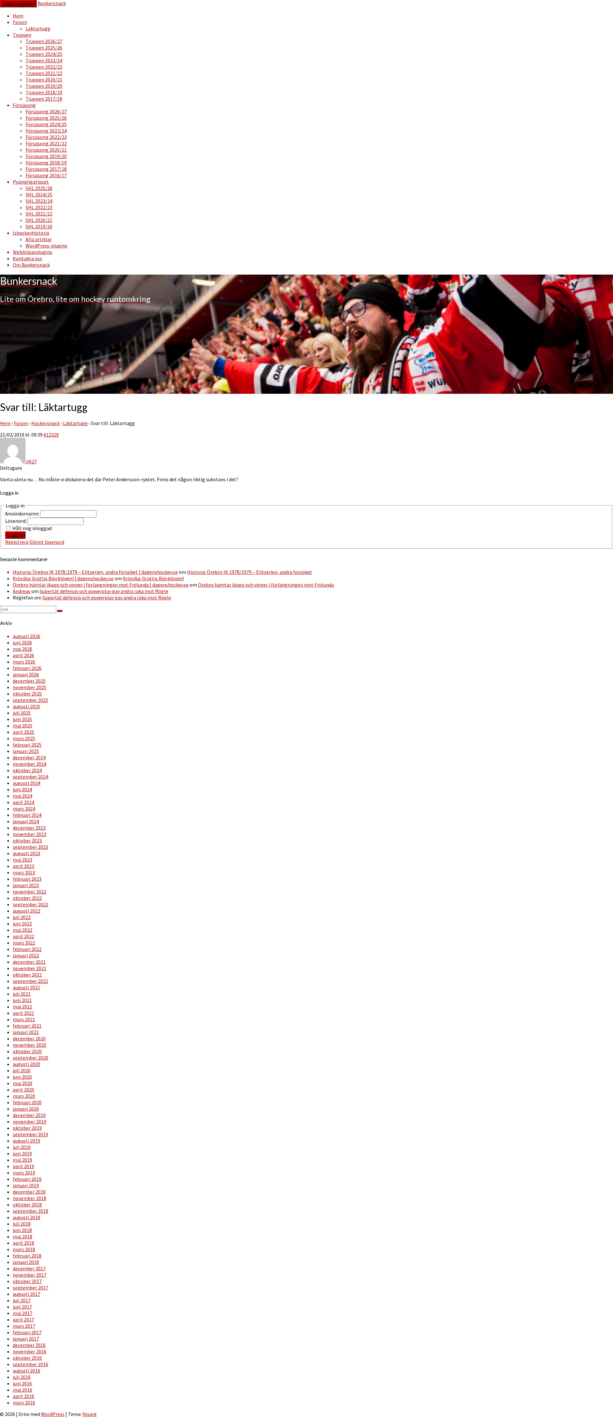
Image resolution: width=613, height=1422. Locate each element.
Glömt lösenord (46, 542)
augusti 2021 (26, 987)
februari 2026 (27, 668)
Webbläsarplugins (32, 252)
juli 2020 (22, 1070)
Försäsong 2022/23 (46, 137)
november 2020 (29, 1045)
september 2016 (30, 1364)
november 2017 (29, 1275)
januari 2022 (26, 955)
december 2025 (29, 681)
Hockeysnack (45, 423)
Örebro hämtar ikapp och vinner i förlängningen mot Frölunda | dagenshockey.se (101, 585)
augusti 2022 (26, 911)
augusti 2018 (26, 1217)
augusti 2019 (26, 1140)
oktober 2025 (27, 693)
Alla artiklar (39, 239)
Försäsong (24, 105)
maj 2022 (22, 930)
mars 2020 (24, 1096)
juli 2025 (22, 713)
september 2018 (30, 1211)
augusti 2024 (26, 783)
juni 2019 (22, 1153)
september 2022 (30, 904)
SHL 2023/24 (39, 201)
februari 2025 (27, 744)
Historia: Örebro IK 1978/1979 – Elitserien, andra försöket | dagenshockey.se (95, 572)
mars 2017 (24, 1326)
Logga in (15, 535)
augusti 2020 (26, 1064)
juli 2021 (22, 994)
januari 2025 (26, 751)
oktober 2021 (27, 974)
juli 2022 (22, 917)
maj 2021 (22, 1006)
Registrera (16, 542)
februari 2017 (27, 1332)
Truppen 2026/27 (44, 41)
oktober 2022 (27, 898)
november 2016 (29, 1351)
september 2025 (30, 700)
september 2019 (30, 1134)
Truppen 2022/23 (44, 67)
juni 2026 (22, 642)
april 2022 (23, 936)
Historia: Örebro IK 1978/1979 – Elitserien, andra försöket (249, 572)
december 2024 (29, 757)
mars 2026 (24, 661)
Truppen (22, 35)
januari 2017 (26, 1338)
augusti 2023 (26, 853)
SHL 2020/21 (39, 220)
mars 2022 (24, 942)
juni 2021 (22, 1000)
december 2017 (29, 1268)
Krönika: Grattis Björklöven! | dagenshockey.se (63, 578)
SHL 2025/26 (39, 188)
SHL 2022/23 (39, 207)
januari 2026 (26, 674)
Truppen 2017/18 (44, 98)
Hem (18, 15)
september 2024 (30, 776)
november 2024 (29, 764)
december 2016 (29, 1345)
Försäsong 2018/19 (46, 162)
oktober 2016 (27, 1358)
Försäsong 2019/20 (46, 156)
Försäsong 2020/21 (46, 150)
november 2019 (29, 1121)
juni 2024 (22, 789)
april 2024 (23, 802)
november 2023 (29, 834)
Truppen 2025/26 (44, 47)
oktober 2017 (27, 1281)
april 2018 (23, 1243)
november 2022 (29, 891)
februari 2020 (27, 1102)
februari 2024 (27, 815)
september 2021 (30, 981)
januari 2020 (26, 1109)
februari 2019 (27, 1179)
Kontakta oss (27, 258)
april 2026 (23, 655)
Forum (20, 22)
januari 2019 (26, 1185)
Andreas (21, 591)
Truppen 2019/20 (44, 86)
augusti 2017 (26, 1294)
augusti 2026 (26, 636)
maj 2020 (22, 1083)
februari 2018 (27, 1255)
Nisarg (89, 1414)
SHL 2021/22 (39, 213)
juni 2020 (22, 1077)
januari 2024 (26, 821)
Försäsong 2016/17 (46, 175)
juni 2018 (22, 1230)
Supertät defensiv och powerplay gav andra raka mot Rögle (104, 591)
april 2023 (23, 866)
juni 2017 (22, 1307)
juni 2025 (22, 719)
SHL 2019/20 (39, 226)
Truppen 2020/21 (44, 79)
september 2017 (30, 1287)
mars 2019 (24, 1172)
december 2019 (29, 1115)
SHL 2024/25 (39, 194)
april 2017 (23, 1319)
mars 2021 (24, 1019)
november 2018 (29, 1198)
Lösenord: (16, 521)
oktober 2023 (27, 840)
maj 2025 (22, 725)
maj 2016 (22, 1390)
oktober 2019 (27, 1128)
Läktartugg (38, 28)
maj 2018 (22, 1236)
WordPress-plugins (46, 245)
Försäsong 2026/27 (46, 111)
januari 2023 (26, 885)
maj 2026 (22, 649)
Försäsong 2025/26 (46, 118)
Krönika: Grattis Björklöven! (153, 578)
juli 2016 (22, 1377)
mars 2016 (24, 1402)
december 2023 (29, 828)
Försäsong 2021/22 (46, 143)
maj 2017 (22, 1313)
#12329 (51, 434)
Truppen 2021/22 (44, 73)
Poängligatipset (31, 182)
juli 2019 (22, 1147)
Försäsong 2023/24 (46, 130)
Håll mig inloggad (32, 528)
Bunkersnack (52, 3)
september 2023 (30, 847)
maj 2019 (22, 1160)
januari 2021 (26, 1032)
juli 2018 (22, 1223)
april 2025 (23, 732)
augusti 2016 (26, 1370)
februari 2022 (27, 949)
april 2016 (23, 1396)
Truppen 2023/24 (44, 60)
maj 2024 (22, 796)
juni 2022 (22, 923)
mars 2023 (24, 872)
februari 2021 (27, 1026)
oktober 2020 (27, 1051)
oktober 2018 (27, 1204)
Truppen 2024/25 (44, 54)
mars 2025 (24, 738)
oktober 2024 (27, 770)
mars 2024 (24, 808)
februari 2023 (27, 879)
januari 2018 (26, 1262)
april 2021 (23, 1013)
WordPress (52, 1414)
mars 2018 (24, 1249)
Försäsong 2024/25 (46, 124)
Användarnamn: (22, 513)
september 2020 (30, 1057)
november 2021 (29, 968)
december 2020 (29, 1038)
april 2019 (23, 1166)
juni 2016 (22, 1383)
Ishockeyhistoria (31, 233)
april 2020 (23, 1089)
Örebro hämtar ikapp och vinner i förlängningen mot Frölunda (266, 585)
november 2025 (29, 687)
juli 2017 (22, 1300)
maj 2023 (22, 859)
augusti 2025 (26, 706)
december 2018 (29, 1192)
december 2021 (29, 962)
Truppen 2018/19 (44, 92)
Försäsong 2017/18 (46, 169)
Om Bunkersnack (31, 265)
